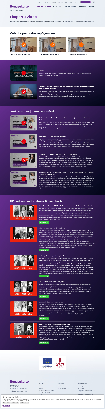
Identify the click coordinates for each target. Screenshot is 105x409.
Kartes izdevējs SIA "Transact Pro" (48, 393)
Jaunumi (40, 2)
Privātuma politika (82, 383)
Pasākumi (47, 2)
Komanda (60, 2)
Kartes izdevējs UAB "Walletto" (48, 390)
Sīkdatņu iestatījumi (24, 402)
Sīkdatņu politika (82, 386)
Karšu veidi (61, 383)
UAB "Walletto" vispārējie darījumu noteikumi (86, 391)
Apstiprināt (6, 405)
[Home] (19, 6)
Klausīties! (43, 222)
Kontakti (54, 2)
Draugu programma (63, 388)
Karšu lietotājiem (62, 386)
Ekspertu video (68, 2)
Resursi (76, 2)
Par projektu (81, 388)
